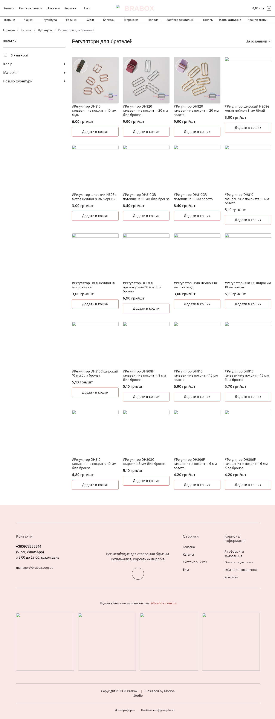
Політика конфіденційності (158, 710)
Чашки (28, 19)
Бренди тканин (258, 19)
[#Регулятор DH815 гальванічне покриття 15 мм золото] (197, 345)
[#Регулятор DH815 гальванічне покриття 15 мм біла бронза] (248, 345)
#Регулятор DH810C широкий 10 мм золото (248, 285)
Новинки (53, 8)
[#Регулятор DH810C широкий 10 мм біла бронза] (95, 345)
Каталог (8, 8)
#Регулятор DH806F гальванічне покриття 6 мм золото (195, 464)
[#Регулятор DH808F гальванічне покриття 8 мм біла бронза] (146, 345)
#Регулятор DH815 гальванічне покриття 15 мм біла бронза (247, 375)
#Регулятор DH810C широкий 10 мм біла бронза (95, 373)
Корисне (70, 8)
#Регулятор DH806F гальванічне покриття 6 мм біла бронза (246, 464)
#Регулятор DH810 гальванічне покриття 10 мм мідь (94, 110)
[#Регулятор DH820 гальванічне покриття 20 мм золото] (197, 80)
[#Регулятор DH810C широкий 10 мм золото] (248, 256)
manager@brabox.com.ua (34, 567)
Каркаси (109, 19)
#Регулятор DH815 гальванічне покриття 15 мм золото (196, 375)
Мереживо (131, 19)
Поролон (154, 19)
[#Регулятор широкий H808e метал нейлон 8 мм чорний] (95, 168)
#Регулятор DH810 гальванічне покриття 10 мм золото (247, 199)
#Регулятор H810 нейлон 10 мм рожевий (93, 285)
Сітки (90, 19)
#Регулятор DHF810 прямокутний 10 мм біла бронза (142, 287)
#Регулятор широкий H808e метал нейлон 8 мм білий (247, 108)
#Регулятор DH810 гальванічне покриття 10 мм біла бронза (94, 464)
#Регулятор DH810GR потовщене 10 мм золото (193, 197)
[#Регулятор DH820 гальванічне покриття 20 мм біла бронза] (146, 80)
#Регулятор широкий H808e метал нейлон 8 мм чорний (94, 197)
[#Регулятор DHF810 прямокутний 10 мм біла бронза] (146, 256)
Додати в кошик (95, 132)
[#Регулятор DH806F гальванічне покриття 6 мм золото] (197, 433)
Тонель (208, 19)
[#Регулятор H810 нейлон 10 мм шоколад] (197, 256)
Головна (9, 30)
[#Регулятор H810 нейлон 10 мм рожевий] (95, 256)
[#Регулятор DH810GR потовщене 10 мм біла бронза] (146, 168)
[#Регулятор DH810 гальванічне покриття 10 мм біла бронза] (95, 433)
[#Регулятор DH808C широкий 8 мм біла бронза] (146, 433)
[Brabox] (137, 8)
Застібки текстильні (180, 19)
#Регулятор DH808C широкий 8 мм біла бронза (144, 462)
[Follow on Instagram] (138, 574)
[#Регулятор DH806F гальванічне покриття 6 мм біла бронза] (248, 433)
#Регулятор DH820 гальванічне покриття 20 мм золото (196, 110)
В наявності (19, 55)
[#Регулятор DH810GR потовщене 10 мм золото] (197, 168)
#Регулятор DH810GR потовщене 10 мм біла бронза (146, 197)
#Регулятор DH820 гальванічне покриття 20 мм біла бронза (145, 110)
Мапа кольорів (230, 19)
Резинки (71, 19)
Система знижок (30, 8)
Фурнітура (50, 19)
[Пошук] (229, 8)
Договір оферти (125, 710)
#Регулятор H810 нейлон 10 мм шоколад (195, 285)
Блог (87, 8)
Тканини (9, 19)
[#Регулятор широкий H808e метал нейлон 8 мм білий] (248, 80)
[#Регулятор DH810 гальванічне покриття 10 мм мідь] (95, 80)
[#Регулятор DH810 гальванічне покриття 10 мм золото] (248, 168)
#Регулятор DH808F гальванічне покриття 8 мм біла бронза (144, 375)
